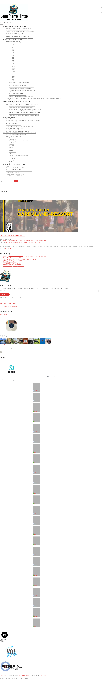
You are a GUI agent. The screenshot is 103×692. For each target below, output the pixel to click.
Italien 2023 (31, 240)
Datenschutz (4, 675)
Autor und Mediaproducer (8, 303)
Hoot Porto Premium (24, 675)
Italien (26, 240)
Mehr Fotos (3, 344)
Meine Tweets (3, 314)
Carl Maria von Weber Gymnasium (12, 353)
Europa (21, 240)
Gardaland (19, 242)
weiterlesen (8, 248)
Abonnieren (5, 294)
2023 (6, 242)
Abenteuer (5, 240)
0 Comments (7, 244)
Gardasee (27, 242)
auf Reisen (11, 240)
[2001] (36, 623)
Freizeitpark (12, 242)
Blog (16, 240)
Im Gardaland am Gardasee (12, 235)
